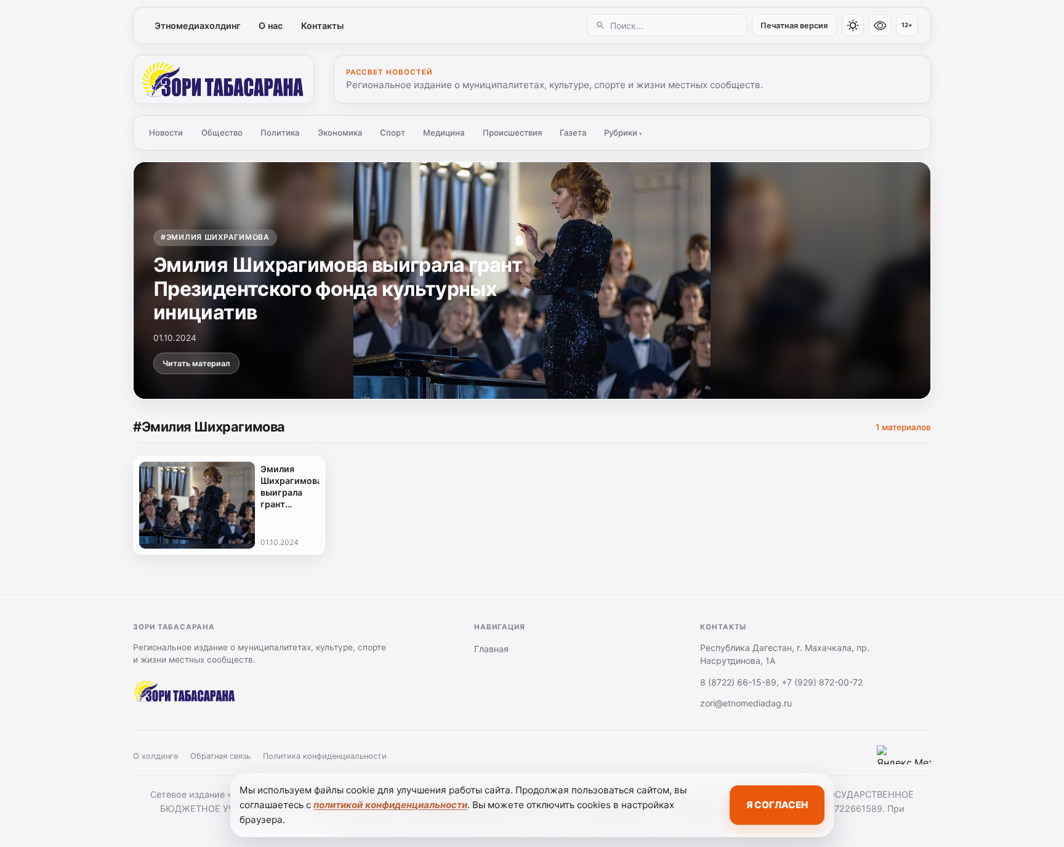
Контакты (322, 25)
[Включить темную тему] (853, 25)
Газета (573, 132)
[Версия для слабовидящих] (880, 25)
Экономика (340, 132)
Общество (222, 132)
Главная (491, 649)
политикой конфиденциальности (390, 805)
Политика (279, 132)
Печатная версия (794, 25)
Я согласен (777, 805)
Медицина (443, 132)
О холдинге (155, 756)
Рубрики (623, 132)
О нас (271, 25)
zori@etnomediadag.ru (746, 703)
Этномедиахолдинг (198, 25)
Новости (166, 132)
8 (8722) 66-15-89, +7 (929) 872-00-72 (781, 682)
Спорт (392, 132)
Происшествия (512, 132)
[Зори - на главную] (223, 79)
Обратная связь (220, 756)
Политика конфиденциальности (325, 756)
